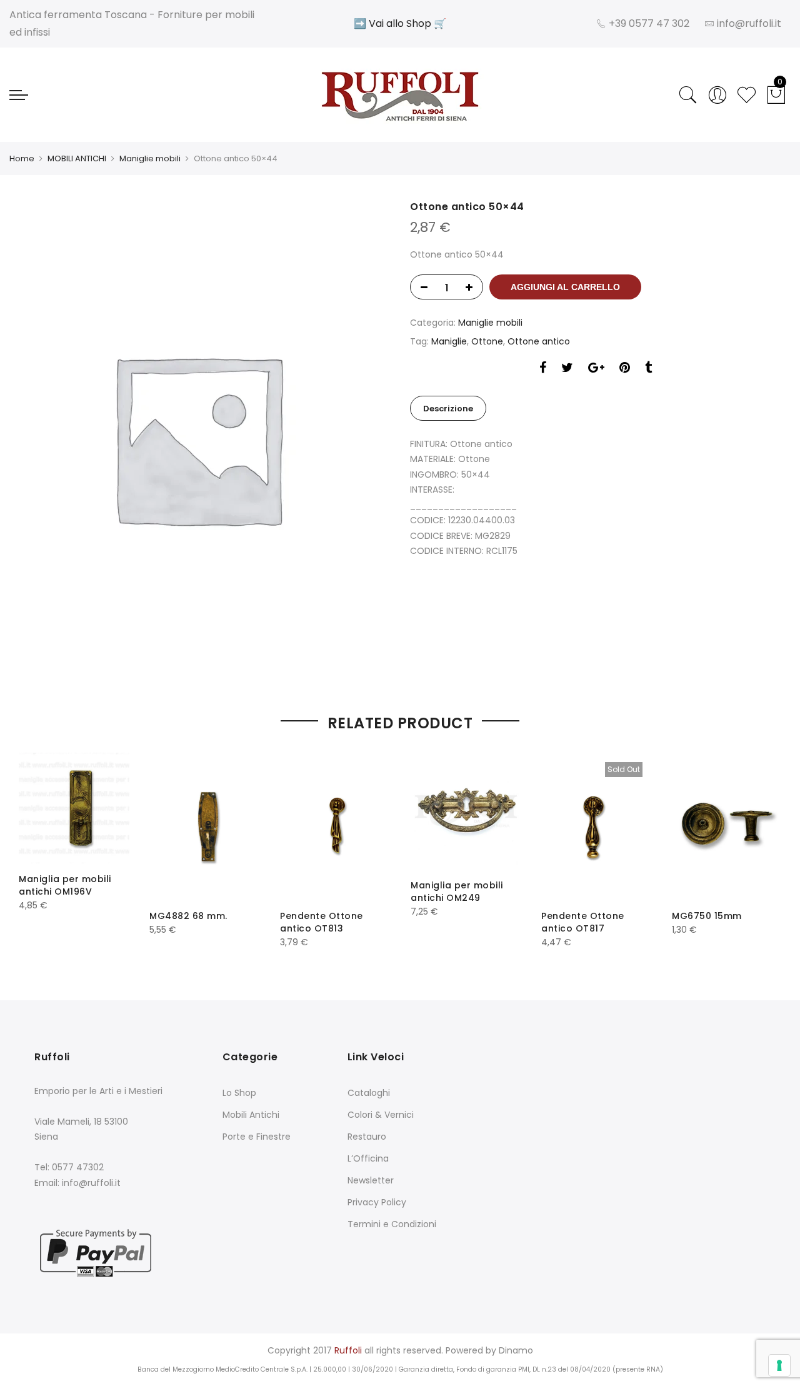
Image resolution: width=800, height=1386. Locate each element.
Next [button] (760, 848)
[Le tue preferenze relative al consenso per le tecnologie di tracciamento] (779, 1365)
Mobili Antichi (250, 1114)
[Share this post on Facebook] (542, 369)
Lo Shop (239, 1093)
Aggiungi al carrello (565, 287)
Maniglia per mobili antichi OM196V (65, 885)
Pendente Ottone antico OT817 (582, 922)
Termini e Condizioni (392, 1224)
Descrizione (448, 408)
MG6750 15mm (707, 916)
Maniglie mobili (150, 158)
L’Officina (368, 1158)
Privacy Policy (377, 1202)
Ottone (487, 341)
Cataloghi (369, 1093)
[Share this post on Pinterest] (624, 369)
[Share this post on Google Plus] (596, 369)
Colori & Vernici (381, 1114)
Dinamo (516, 1350)
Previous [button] (39, 848)
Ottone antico (539, 341)
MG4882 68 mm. (188, 916)
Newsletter (371, 1180)
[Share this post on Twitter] (567, 369)
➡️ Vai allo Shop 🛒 (400, 23)
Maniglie (449, 341)
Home (21, 158)
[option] (204, 437)
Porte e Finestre (256, 1136)
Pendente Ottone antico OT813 (321, 922)
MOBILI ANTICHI (77, 158)
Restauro (367, 1136)
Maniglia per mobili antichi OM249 (457, 891)
